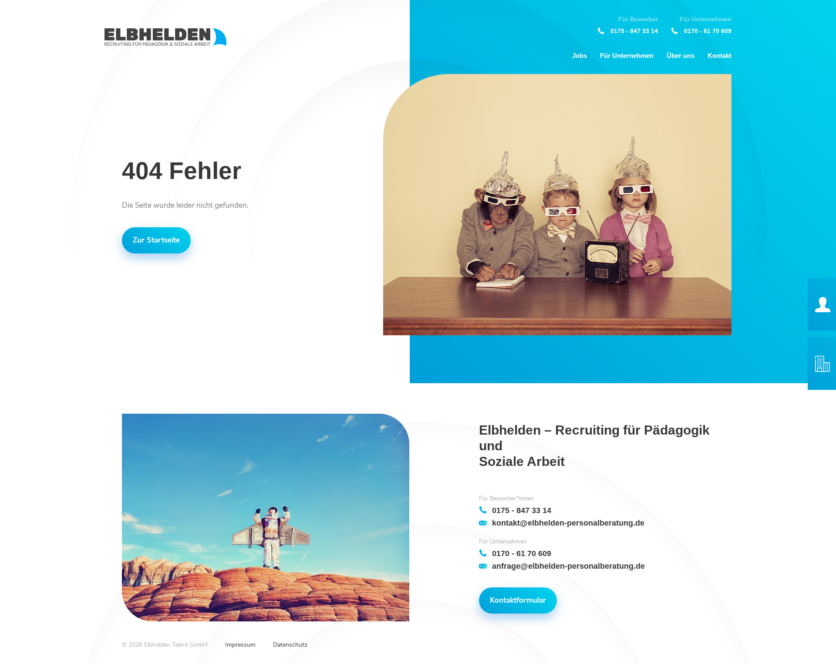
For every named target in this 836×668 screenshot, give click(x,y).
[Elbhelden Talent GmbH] (165, 37)
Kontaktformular (518, 600)
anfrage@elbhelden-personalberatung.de (568, 565)
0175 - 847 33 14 (634, 30)
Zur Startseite (156, 240)
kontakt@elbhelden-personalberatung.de (568, 522)
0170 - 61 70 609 (708, 30)
